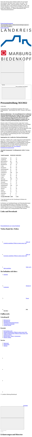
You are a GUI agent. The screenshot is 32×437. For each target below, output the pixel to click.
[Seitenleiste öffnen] (12, 78)
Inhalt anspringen (5, 27)
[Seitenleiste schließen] (12, 423)
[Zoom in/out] (5, 430)
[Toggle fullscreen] (4, 430)
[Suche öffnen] (12, 67)
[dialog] (16, 14)
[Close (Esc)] (1, 430)
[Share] (2, 430)
